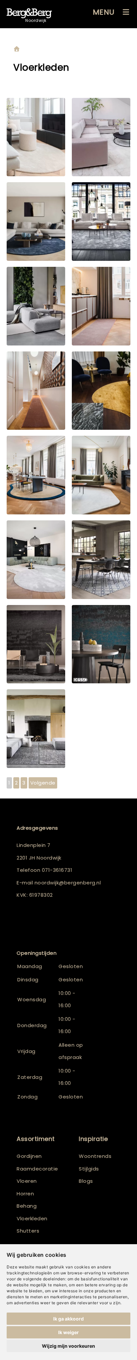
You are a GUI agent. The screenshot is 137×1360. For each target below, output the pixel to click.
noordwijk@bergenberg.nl (68, 882)
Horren (25, 1193)
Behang (27, 1205)
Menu (104, 12)
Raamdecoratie (37, 1168)
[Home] (16, 49)
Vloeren (27, 1180)
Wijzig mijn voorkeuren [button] (68, 1346)
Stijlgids (89, 1168)
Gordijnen (29, 1156)
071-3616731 (57, 870)
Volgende (43, 782)
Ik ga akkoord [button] (68, 1319)
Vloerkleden (32, 1218)
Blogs (86, 1180)
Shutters (28, 1230)
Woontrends (95, 1156)
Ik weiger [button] (68, 1332)
